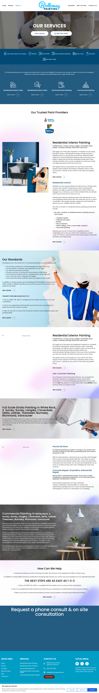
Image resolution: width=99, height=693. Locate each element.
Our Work (71, 5)
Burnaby (84, 668)
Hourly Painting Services (27, 668)
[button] (18, 5)
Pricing (10, 5)
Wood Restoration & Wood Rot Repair (29, 671)
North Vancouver (91, 668)
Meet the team (81, 5)
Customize (72, 689)
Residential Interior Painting (28, 663)
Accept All (92, 689)
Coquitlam (78, 668)
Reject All (82, 689)
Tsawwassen (89, 669)
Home (4, 5)
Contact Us (92, 5)
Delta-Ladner (83, 671)
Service (17, 5)
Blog (2, 674)
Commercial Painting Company (30, 675)
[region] (49, 688)
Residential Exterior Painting (28, 666)
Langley (84, 669)
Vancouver (90, 671)
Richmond (78, 669)
